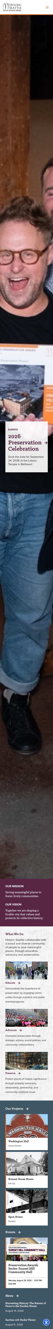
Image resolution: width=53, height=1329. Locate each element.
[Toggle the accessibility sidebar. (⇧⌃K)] (46, 1322)
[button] (47, 7)
